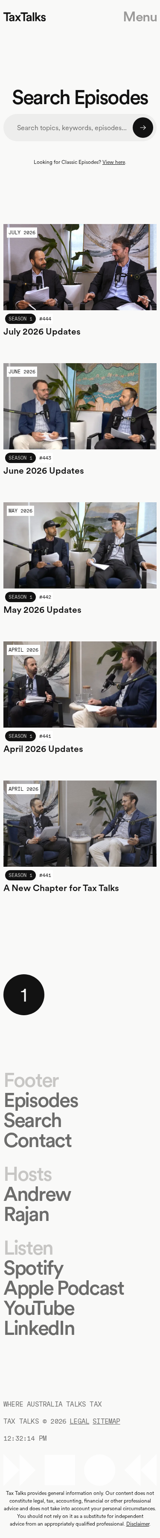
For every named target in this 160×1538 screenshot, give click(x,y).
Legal (79, 1421)
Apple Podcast (63, 1288)
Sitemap (106, 1421)
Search (32, 1120)
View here (113, 162)
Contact (37, 1140)
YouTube (38, 1308)
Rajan (26, 1214)
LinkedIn (38, 1328)
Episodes (40, 1100)
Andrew (37, 1194)
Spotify (33, 1267)
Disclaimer (137, 1524)
